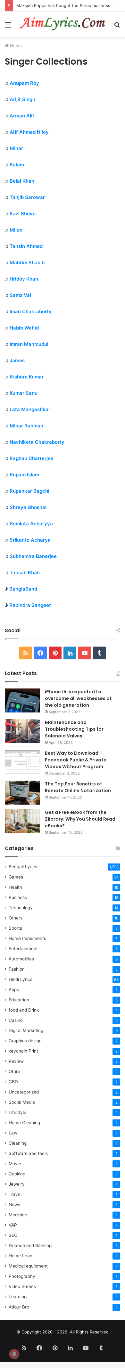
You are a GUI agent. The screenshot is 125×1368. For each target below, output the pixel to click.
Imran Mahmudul (29, 344)
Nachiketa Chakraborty (37, 442)
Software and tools (28, 1153)
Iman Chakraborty (31, 311)
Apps (14, 989)
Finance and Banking (30, 1245)
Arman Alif (22, 116)
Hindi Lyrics (20, 979)
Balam (17, 165)
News (14, 1204)
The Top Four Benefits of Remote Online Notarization (78, 787)
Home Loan (20, 1255)
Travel (15, 1194)
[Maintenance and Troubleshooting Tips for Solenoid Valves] (22, 731)
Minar (16, 148)
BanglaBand (23, 589)
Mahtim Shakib (27, 262)
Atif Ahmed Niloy (29, 132)
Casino (16, 1020)
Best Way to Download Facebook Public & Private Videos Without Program (75, 760)
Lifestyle (17, 1112)
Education (19, 999)
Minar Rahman (26, 426)
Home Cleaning (24, 1122)
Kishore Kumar (27, 377)
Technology (21, 907)
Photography (22, 1276)
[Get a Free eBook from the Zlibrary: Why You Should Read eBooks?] (22, 821)
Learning (18, 1296)
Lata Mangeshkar (30, 409)
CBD (13, 1081)
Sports (15, 928)
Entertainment (23, 948)
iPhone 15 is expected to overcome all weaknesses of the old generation (78, 698)
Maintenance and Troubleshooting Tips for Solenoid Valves (74, 729)
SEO (13, 1235)
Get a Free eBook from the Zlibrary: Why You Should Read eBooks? (80, 819)
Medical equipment (28, 1266)
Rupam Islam (24, 475)
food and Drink (24, 1010)
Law (13, 1132)
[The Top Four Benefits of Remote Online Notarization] (22, 793)
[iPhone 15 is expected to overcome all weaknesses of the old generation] (22, 700)
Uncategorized (24, 1091)
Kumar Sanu (24, 393)
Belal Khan (22, 181)
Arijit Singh (22, 99)
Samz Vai (20, 295)
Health (15, 887)
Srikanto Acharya (30, 540)
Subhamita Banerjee (33, 556)
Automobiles (21, 958)
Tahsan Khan (25, 572)
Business (18, 897)
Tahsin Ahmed (26, 246)
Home (15, 45)
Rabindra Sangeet (30, 605)
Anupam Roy (24, 83)
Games (16, 876)
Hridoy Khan (24, 279)
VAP (13, 1225)
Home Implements (27, 938)
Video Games (22, 1286)
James (17, 360)
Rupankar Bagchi (29, 491)
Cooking (17, 1173)
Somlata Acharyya (31, 524)
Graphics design (25, 1040)
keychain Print (23, 1051)
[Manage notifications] (14, 1354)
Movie (15, 1163)
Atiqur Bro (19, 1306)
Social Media (22, 1102)
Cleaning (18, 1143)
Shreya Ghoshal (28, 507)
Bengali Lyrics (23, 866)
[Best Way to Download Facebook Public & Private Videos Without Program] (22, 762)
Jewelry (17, 1184)
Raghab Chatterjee (32, 458)
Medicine (18, 1214)
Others (15, 917)
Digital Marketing (26, 1030)
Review (16, 1061)
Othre (14, 1071)
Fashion (17, 969)
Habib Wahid (24, 328)
